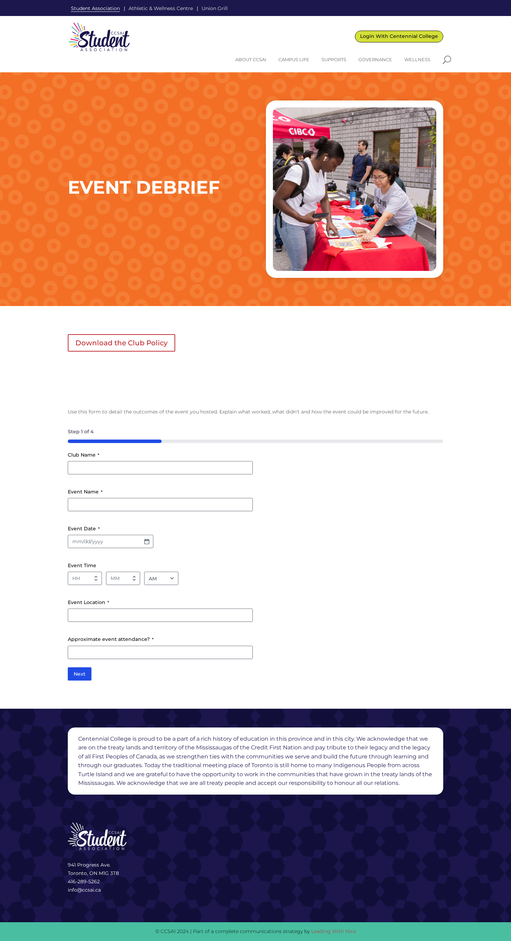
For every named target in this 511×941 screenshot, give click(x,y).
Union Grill (215, 8)
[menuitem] (251, 59)
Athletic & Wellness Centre (161, 8)
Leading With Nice (333, 931)
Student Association (95, 8)
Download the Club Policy (121, 343)
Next (80, 674)
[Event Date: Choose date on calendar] (147, 541)
